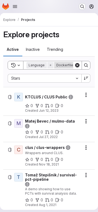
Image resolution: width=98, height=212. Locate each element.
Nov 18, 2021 (49, 164)
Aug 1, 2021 (47, 205)
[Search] (86, 65)
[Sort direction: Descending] (86, 78)
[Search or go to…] (82, 6)
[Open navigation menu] (15, 6)
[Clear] (77, 65)
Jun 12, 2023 (49, 110)
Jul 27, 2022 (48, 137)
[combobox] (44, 78)
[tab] (12, 49)
